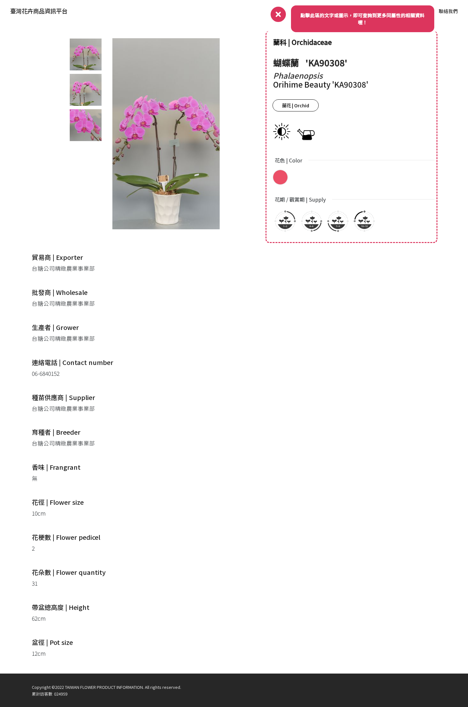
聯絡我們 (448, 11)
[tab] (85, 54)
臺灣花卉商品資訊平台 (38, 11)
